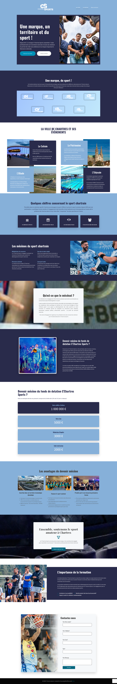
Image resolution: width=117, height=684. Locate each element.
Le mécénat (85, 7)
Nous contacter (94, 7)
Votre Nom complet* (67, 622)
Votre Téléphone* (66, 631)
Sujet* (64, 649)
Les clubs (78, 7)
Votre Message (66, 658)
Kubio (73, 681)
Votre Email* (65, 640)
